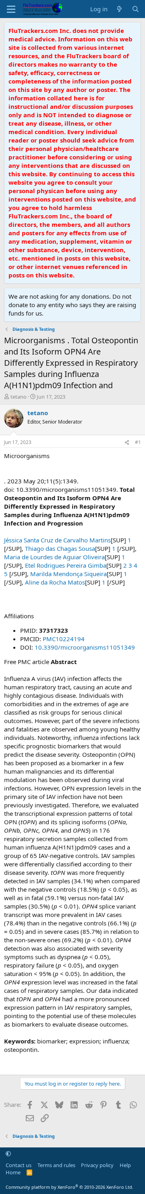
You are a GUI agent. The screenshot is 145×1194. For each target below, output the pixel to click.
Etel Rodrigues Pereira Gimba (65, 565)
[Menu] (11, 9)
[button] (8, 1153)
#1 (138, 442)
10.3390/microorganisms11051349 (85, 647)
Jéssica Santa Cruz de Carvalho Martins (57, 540)
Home (13, 1172)
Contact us (18, 1165)
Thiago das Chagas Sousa (60, 548)
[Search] (135, 9)
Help (125, 1165)
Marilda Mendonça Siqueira (68, 574)
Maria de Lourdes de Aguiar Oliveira (54, 557)
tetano (18, 396)
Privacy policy (97, 1165)
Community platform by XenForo (69, 1187)
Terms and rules (56, 1165)
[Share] (127, 442)
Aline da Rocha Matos (55, 582)
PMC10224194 (64, 639)
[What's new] (119, 9)
